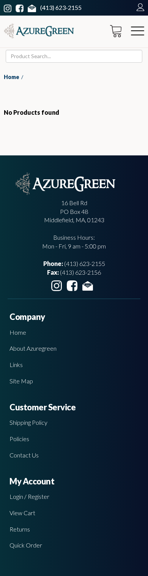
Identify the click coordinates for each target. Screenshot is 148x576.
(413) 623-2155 (61, 7)
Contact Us (24, 455)
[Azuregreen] (39, 31)
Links (16, 364)
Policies (19, 438)
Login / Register (29, 496)
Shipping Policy (28, 422)
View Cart (22, 512)
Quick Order (25, 545)
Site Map (21, 381)
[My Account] (138, 7)
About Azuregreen (33, 348)
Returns (19, 529)
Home (11, 77)
